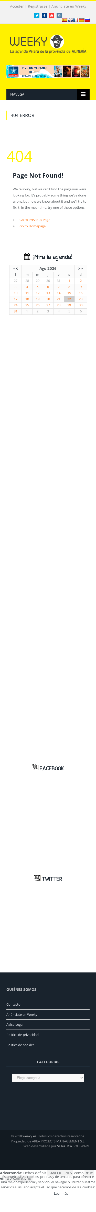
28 (27, 281)
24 (15, 305)
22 (69, 299)
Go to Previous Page (34, 219)
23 (80, 299)
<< (15, 268)
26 (37, 305)
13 (48, 293)
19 (37, 299)
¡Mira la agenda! (51, 257)
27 (15, 281)
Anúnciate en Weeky (68, 6)
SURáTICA (64, 1146)
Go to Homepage (32, 226)
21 (58, 299)
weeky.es (29, 1136)
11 (27, 293)
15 (69, 293)
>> (80, 268)
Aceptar (41, 1193)
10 (15, 293)
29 (37, 281)
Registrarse (37, 6)
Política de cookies (20, 1045)
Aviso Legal (14, 1024)
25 (27, 305)
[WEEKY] (48, 43)
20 (48, 299)
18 (27, 299)
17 (15, 299)
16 (80, 293)
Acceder (17, 6)
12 (37, 293)
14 (58, 293)
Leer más (61, 1193)
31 (58, 281)
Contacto (13, 1004)
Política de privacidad (22, 1034)
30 (48, 281)
